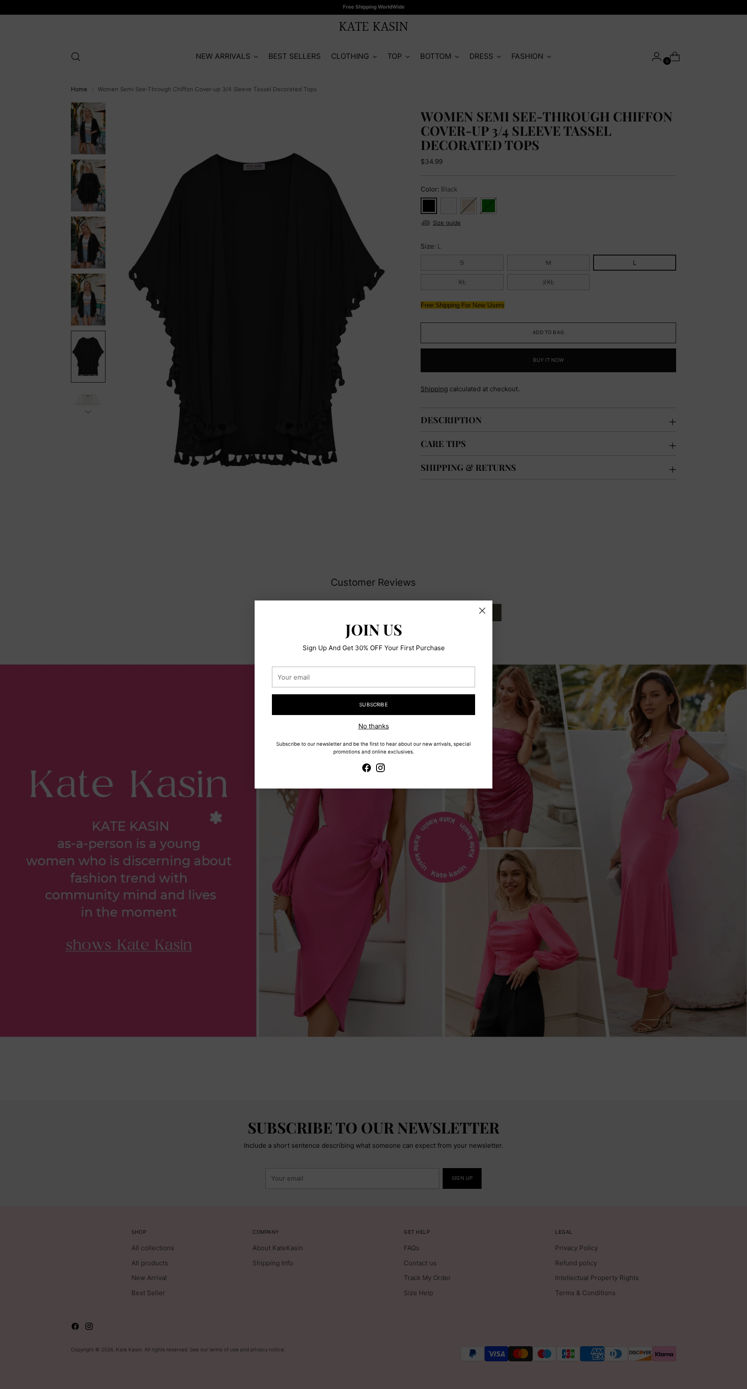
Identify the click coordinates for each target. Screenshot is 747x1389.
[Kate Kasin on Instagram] (380, 769)
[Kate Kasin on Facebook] (366, 769)
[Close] (482, 610)
